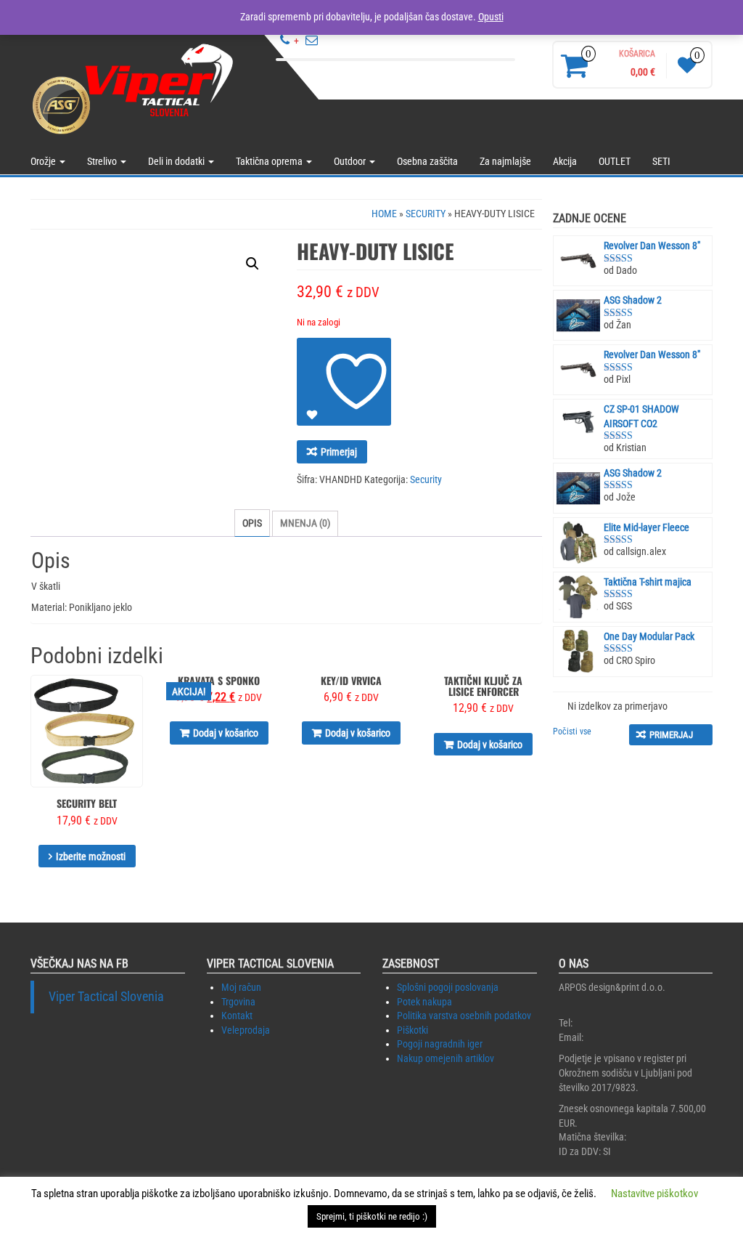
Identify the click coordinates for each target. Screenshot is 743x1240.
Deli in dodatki (177, 161)
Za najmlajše (505, 161)
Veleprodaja (245, 1030)
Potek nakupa (424, 1002)
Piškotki (412, 1030)
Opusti (491, 17)
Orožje (44, 161)
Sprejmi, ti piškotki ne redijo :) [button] (371, 1216)
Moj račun (241, 987)
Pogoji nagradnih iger (440, 1044)
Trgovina (238, 1002)
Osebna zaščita (427, 161)
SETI (661, 161)
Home (384, 213)
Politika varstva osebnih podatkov (464, 1015)
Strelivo (103, 161)
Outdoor (351, 161)
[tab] (252, 523)
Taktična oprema (270, 161)
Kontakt (237, 1015)
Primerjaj (339, 452)
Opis (252, 523)
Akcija (565, 161)
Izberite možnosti (91, 856)
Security (426, 213)
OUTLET (615, 161)
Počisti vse (572, 731)
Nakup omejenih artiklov (445, 1058)
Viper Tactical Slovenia (106, 996)
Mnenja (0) (305, 523)
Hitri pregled (136, 696)
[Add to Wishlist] (344, 382)
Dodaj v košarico (225, 733)
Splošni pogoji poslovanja (447, 987)
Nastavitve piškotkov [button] (654, 1193)
